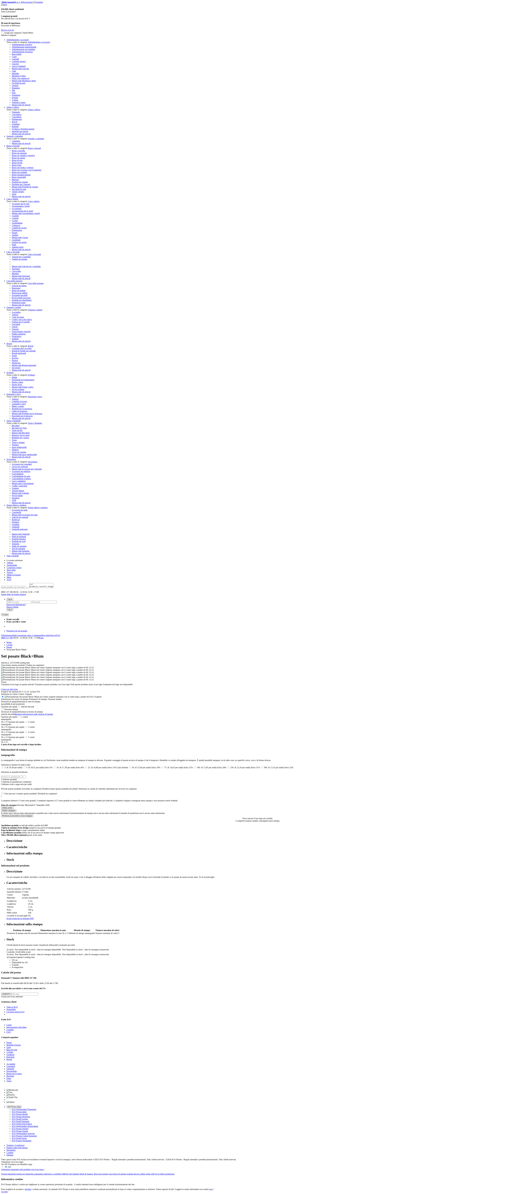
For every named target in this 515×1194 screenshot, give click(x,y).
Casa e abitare (12, 199)
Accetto (4, 1192)
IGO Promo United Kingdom (24, 1136)
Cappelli (15, 59)
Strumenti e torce (13, 394)
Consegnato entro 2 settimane (28, 635)
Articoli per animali (20, 517)
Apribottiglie (17, 223)
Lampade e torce (19, 404)
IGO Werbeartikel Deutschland (25, 1126)
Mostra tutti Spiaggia (20, 551)
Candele (15, 216)
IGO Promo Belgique (21, 1116)
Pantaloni (16, 88)
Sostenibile (11, 635)
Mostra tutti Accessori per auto (25, 515)
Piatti (14, 245)
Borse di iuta (17, 160)
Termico (15, 445)
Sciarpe (15, 97)
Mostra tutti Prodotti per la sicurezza (27, 413)
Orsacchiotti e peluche (21, 331)
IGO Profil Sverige (20, 1119)
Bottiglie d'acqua (13, 1045)
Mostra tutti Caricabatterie (23, 483)
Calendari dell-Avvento (22, 348)
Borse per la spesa (14, 1073)
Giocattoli (16, 324)
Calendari (16, 141)
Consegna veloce (13, 567)
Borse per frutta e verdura (22, 167)
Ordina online (7, 808)
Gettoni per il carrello (21, 322)
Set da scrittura (18, 389)
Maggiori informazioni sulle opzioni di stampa (33, 714)
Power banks (17, 495)
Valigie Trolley (18, 192)
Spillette (15, 339)
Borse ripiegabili (19, 177)
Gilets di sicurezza (19, 411)
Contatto (10, 1030)
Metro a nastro (18, 406)
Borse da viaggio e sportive (23, 155)
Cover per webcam (20, 466)
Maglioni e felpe (19, 76)
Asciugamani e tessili (21, 206)
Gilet (14, 71)
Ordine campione (8, 811)
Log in (10, 599)
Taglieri (15, 235)
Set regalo (16, 368)
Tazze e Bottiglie (13, 421)
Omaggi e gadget (13, 307)
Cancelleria (16, 117)
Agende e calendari (14, 136)
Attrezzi (15, 399)
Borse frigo (16, 165)
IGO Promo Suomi (20, 1131)
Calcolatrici (16, 114)
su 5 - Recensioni (16, 2)
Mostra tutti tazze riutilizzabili (24, 454)
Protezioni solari (18, 302)
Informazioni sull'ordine (16, 1027)
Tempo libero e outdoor (16, 505)
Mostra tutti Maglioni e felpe (24, 81)
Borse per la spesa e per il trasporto (26, 170)
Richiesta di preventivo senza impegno (17, 816)
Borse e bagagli (13, 146)
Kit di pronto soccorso (21, 298)
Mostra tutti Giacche (20, 69)
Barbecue (16, 519)
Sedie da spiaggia (19, 546)
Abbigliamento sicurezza (22, 52)
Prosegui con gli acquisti (16, 631)
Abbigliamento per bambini (23, 49)
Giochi (15, 327)
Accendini (16, 312)
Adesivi (15, 315)
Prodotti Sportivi (19, 539)
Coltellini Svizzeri (19, 401)
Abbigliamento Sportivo (22, 44)
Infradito (15, 73)
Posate (14, 233)
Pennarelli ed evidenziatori (23, 380)
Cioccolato (16, 271)
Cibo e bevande (13, 252)
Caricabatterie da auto (21, 476)
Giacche (15, 64)
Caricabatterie (17, 474)
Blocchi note (11, 1050)
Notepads (16, 112)
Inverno (15, 358)
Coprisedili (16, 512)
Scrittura (10, 372)
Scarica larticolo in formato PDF (20, 918)
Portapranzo (17, 230)
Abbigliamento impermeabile (24, 47)
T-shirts (15, 100)
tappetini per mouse (20, 131)
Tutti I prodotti (12, 556)
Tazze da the (17, 430)
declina (28, 1189)
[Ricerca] (27, 587)
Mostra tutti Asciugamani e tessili (26, 213)
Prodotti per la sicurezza (22, 409)
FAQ (8, 580)
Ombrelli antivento (20, 529)
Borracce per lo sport (21, 435)
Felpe (8, 1078)
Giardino (15, 524)
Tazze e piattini (18, 442)
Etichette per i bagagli (21, 184)
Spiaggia (15, 544)
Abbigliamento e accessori (17, 40)
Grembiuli (16, 240)
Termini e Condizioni (15, 1145)
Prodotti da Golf (18, 541)
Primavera (16, 363)
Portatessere (17, 119)
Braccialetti (16, 54)
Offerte (9, 563)
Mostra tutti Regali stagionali (24, 365)
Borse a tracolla (18, 151)
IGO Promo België (20, 1114)
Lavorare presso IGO (15, 1012)
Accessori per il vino (20, 204)
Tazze (14, 440)
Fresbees (15, 522)
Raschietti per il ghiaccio (22, 416)
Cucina (15, 220)
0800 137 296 (7, 638)
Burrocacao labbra (19, 293)
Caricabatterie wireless (21, 478)
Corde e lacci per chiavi (22, 319)
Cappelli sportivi (19, 61)
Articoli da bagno (19, 286)
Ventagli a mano (18, 102)
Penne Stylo (17, 384)
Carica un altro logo (9, 689)
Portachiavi (16, 336)
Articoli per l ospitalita (21, 257)
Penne (9, 1042)
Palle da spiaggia (19, 536)
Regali (9, 343)
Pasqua (15, 360)
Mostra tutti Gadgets (20, 493)
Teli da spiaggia (18, 548)
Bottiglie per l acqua (20, 437)
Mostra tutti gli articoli (21, 105)
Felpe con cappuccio (20, 78)
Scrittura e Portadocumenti (23, 129)
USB (14, 500)
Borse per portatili (19, 172)
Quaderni (16, 124)
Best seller (11, 570)
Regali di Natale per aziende (24, 351)
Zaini (14, 194)
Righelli (15, 126)
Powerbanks (11, 1071)
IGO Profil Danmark (20, 1121)
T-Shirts (9, 1052)
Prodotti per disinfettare (22, 300)
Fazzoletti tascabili (19, 295)
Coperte (15, 218)
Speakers (15, 498)
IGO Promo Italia (14, 1107)
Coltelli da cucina (19, 228)
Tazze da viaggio (19, 452)
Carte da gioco (18, 317)
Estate (14, 356)
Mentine (15, 274)
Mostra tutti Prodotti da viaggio (25, 187)
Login (9, 1025)
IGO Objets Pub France (22, 1124)
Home (9, 642)
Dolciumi (16, 269)
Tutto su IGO (12, 1007)
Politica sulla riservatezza (17, 1148)
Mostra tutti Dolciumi (21, 276)
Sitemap (9, 1155)
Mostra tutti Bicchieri (21, 433)
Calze (14, 56)
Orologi (15, 85)
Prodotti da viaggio (20, 182)
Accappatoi (16, 208)
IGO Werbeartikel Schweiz (23, 1133)
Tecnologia (11, 459)
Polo (14, 93)
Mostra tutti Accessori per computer (27, 469)
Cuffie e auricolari (19, 486)
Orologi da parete (19, 242)
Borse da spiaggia (19, 153)
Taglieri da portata (19, 259)
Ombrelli (15, 527)
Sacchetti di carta (19, 189)
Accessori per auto (19, 510)
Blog (8, 577)
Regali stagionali (19, 353)
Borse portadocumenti (21, 175)
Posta (41, 638)
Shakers (15, 450)
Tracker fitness (18, 491)
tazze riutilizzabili (19, 447)
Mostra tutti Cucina (20, 237)
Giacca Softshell (19, 66)
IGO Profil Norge (19, 1138)
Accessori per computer (22, 464)
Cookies (9, 1152)
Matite (14, 377)
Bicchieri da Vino (19, 428)
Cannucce (16, 225)
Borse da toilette (18, 290)
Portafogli (16, 95)
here (211, 1189)
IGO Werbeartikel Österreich (24, 1109)
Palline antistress (19, 334)
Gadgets (15, 488)
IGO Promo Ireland (20, 1129)
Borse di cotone (18, 158)
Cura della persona (14, 281)
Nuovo (9, 572)
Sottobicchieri (17, 247)
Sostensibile (11, 565)
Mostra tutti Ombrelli (21, 534)
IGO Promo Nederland (21, 1141)
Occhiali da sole (18, 83)
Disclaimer (11, 1150)
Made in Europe (13, 575)
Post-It (14, 122)
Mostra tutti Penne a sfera (22, 387)
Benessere (16, 288)
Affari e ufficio (12, 107)
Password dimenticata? (16, 604)
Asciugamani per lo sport (22, 211)
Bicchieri (15, 425)
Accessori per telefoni (21, 471)
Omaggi (15, 329)
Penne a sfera (17, 382)
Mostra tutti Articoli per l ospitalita (26, 266)
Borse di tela (17, 163)
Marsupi (15, 179)
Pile (13, 90)
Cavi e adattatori (19, 481)
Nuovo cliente (12, 607)
